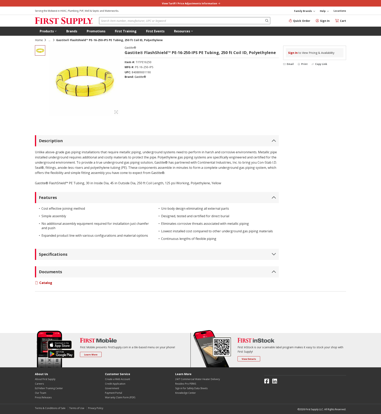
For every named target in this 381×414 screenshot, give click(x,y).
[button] (48, 31)
